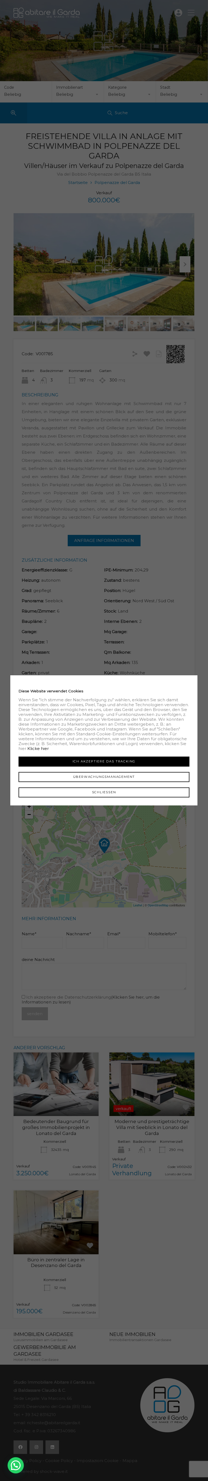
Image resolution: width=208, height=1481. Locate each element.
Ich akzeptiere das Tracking (104, 761)
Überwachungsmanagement (104, 777)
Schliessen (104, 792)
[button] (16, 1465)
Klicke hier (38, 748)
